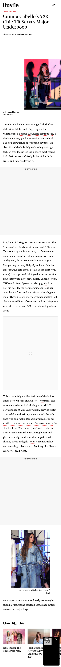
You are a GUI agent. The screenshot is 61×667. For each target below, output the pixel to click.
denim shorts (31, 437)
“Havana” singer (12, 246)
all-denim (17, 405)
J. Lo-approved (17, 274)
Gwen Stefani (17, 296)
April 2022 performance (28, 423)
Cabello (18, 147)
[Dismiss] (56, 639)
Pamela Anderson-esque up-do (36, 133)
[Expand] (46, 639)
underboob (9, 256)
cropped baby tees (38, 142)
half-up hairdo (11, 287)
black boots (26, 446)
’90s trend (43, 400)
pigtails (43, 283)
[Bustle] (11, 5)
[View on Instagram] (30, 353)
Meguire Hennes (12, 112)
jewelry (33, 441)
